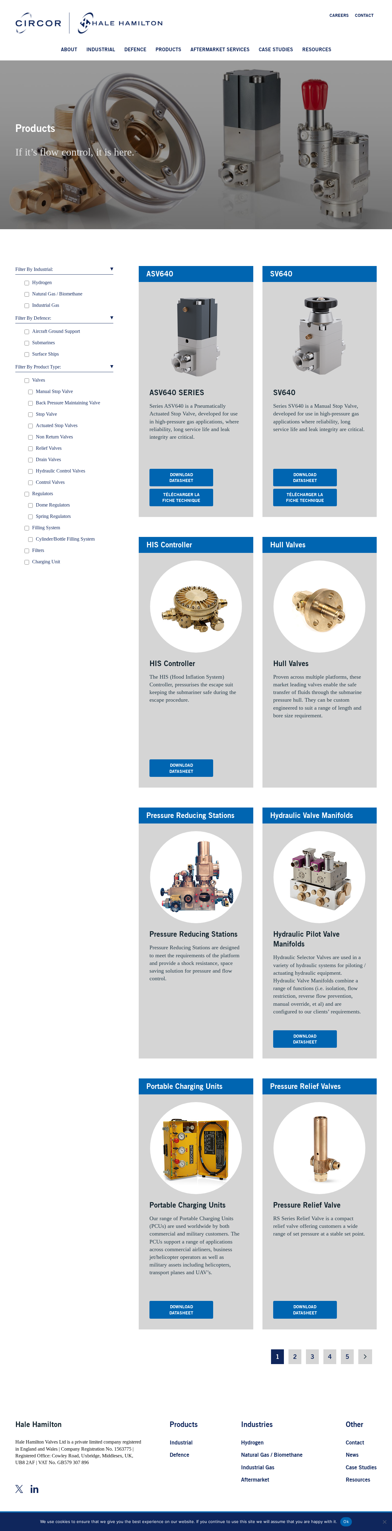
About (69, 49)
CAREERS (339, 15)
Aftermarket (255, 1479)
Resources (358, 1479)
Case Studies (361, 1467)
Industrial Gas (257, 1467)
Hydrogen (252, 1442)
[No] (384, 1522)
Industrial (181, 1442)
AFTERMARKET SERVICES (220, 49)
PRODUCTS (168, 49)
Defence (179, 1454)
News (352, 1454)
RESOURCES (316, 49)
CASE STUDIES (276, 49)
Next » (365, 1356)
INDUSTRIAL (100, 49)
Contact (355, 1442)
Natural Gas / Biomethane (272, 1454)
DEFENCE (135, 49)
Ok (346, 1521)
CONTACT (364, 15)
